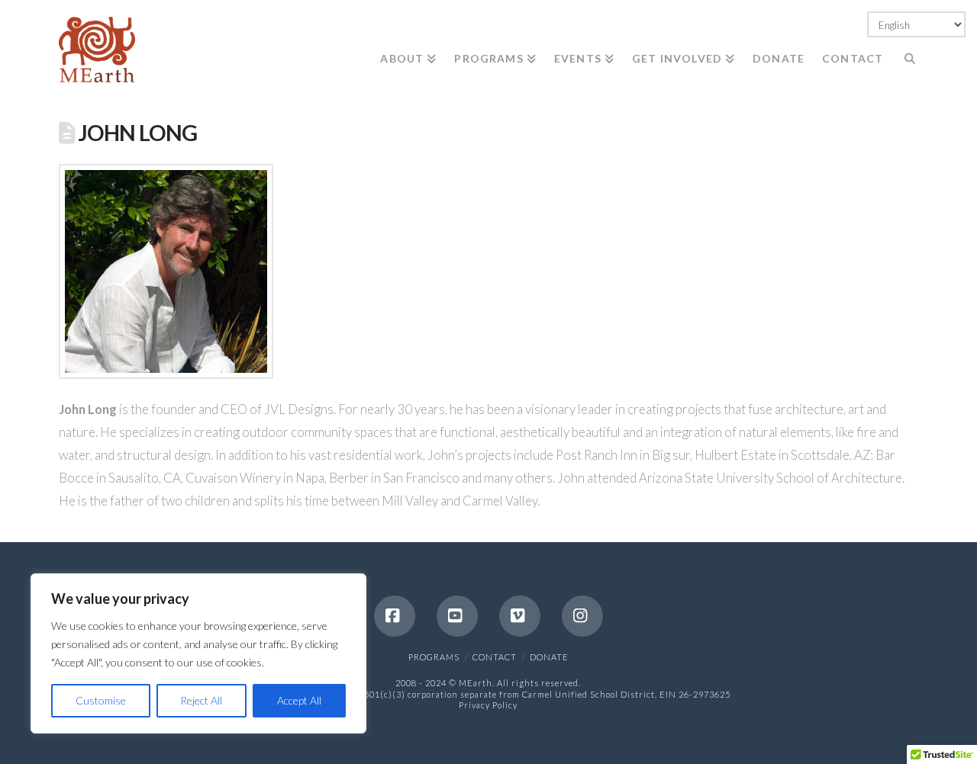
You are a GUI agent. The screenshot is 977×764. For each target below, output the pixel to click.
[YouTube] (457, 616)
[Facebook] (394, 616)
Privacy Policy (488, 705)
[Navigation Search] (905, 45)
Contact (494, 657)
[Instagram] (582, 616)
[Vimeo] (519, 616)
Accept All (299, 700)
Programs (433, 657)
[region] (198, 653)
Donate (549, 657)
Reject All (201, 700)
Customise (101, 700)
